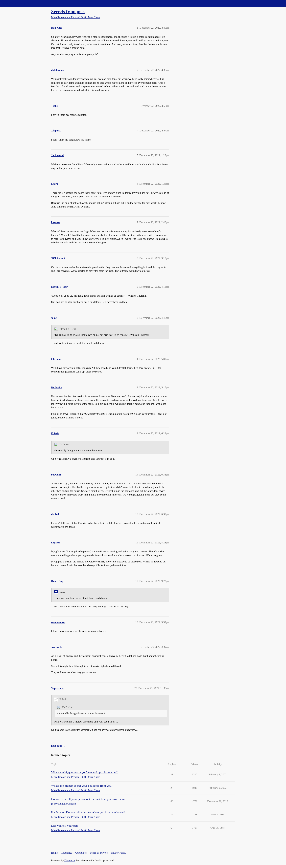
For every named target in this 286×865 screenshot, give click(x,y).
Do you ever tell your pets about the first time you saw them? (88, 799)
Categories (66, 852)
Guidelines (81, 852)
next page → (58, 745)
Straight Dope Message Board (17, 3)
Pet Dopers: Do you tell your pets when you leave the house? (88, 812)
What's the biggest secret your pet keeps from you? (82, 785)
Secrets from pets (68, 11)
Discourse (69, 860)
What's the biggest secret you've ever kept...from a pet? (84, 772)
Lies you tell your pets (64, 825)
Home (54, 852)
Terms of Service (99, 852)
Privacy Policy (118, 852)
